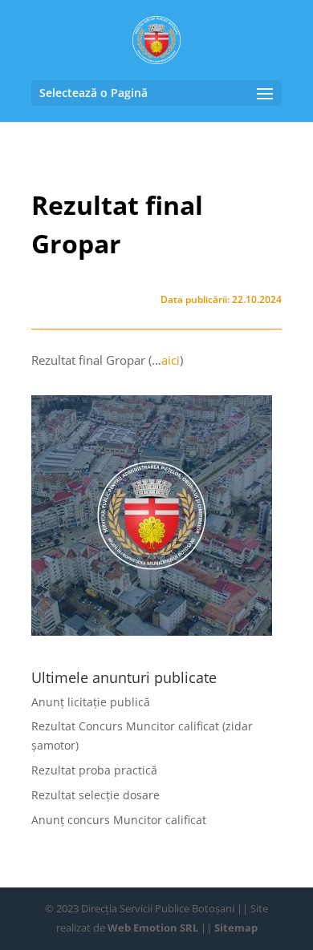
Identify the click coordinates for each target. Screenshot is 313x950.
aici (170, 360)
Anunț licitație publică (90, 701)
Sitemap (236, 927)
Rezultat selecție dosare (95, 794)
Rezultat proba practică (94, 770)
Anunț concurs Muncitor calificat (118, 819)
